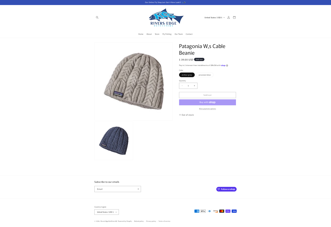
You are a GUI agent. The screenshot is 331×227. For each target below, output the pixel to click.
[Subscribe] (138, 189)
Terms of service (164, 221)
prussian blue (206, 75)
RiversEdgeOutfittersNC (109, 221)
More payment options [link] (207, 108)
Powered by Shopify (125, 221)
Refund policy (139, 221)
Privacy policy (151, 221)
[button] (97, 17)
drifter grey (188, 75)
